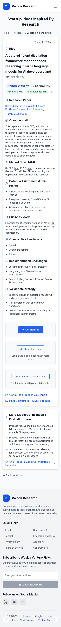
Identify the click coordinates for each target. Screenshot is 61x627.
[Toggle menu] (55, 6)
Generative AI (40, 547)
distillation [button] (42, 126)
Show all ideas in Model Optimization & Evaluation (27, 463)
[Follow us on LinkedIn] (14, 602)
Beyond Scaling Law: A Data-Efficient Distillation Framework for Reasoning (25, 108)
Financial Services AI (44, 536)
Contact (9, 536)
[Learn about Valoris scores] (52, 92)
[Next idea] (54, 619)
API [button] (45, 223)
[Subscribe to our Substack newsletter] (23, 602)
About (8, 530)
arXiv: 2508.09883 (17, 113)
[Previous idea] (6, 619)
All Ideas (18, 32)
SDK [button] (53, 223)
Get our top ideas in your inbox (28, 394)
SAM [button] (29, 168)
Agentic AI (38, 541)
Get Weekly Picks (32, 584)
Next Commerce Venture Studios (37, 620)
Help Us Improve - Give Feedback (30, 400)
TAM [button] (16, 168)
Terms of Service (14, 547)
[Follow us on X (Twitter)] (6, 602)
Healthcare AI (40, 530)
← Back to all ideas (14, 475)
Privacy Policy (12, 541)
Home (6, 32)
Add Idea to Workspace (32, 376)
